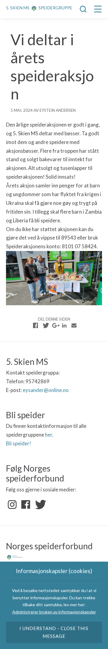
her (48, 434)
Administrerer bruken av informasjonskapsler (54, 611)
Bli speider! (18, 443)
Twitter (39, 504)
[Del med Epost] (73, 325)
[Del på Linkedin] (64, 325)
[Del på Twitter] (45, 325)
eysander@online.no (46, 390)
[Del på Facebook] (35, 325)
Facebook (26, 504)
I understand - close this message (54, 632)
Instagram (12, 504)
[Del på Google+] (54, 325)
